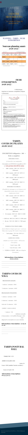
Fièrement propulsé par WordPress (8, 431)
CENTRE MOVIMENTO (14, 15)
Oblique (21, 431)
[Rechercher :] (14, 4)
